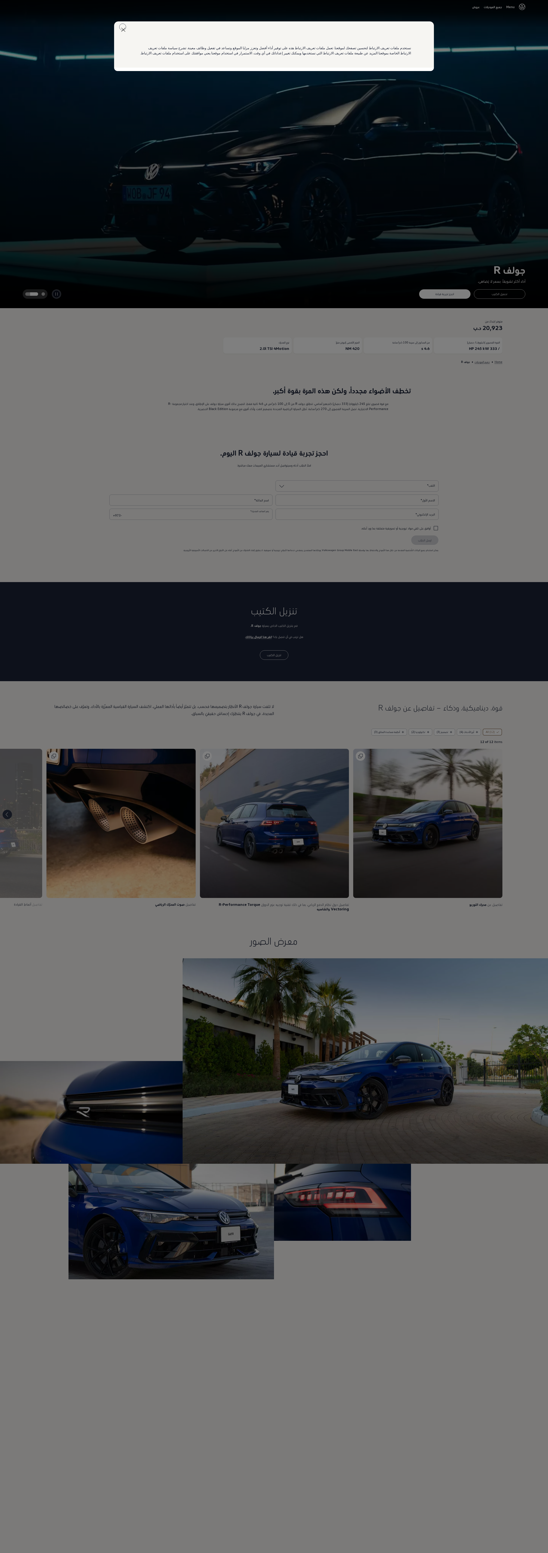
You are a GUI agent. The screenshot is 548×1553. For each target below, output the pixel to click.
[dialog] (274, 776)
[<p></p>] (122, 27)
